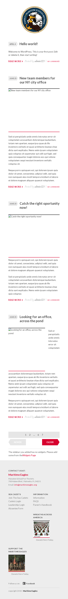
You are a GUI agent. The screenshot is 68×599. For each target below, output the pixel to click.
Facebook (30, 583)
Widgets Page (29, 455)
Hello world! (28, 44)
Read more (14, 61)
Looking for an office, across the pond (36, 319)
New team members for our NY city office (37, 80)
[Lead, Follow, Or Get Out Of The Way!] (34, 35)
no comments (53, 61)
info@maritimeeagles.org (25, 485)
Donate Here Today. (44, 540)
